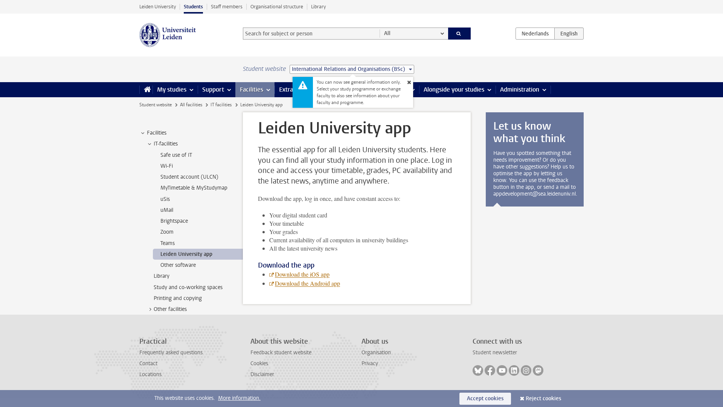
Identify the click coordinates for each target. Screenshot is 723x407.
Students (193, 6)
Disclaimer (262, 374)
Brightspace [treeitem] (174, 221)
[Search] (459, 34)
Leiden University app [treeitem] (186, 254)
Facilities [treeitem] (156, 132)
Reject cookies (543, 398)
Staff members (227, 6)
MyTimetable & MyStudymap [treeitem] (193, 187)
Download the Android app (307, 283)
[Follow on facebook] (490, 370)
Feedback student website (280, 352)
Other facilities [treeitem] (170, 309)
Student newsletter (495, 352)
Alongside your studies (454, 89)
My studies (171, 89)
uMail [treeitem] (166, 210)
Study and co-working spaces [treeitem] (188, 287)
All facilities (191, 105)
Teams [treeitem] (167, 243)
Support (213, 89)
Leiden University (157, 6)
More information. (239, 398)
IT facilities (221, 105)
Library (318, 6)
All (387, 33)
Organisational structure (276, 6)
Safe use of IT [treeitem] (176, 155)
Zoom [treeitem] (167, 232)
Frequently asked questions (171, 352)
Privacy (370, 363)
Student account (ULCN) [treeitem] (189, 177)
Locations (150, 374)
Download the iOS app (302, 274)
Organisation (376, 352)
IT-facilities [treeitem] (166, 143)
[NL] (535, 34)
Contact (148, 363)
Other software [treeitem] (178, 265)
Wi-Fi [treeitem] (166, 166)
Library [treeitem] (161, 276)
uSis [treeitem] (165, 199)
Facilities (251, 89)
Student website (155, 105)
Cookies (259, 363)
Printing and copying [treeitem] (178, 298)
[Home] (146, 89)
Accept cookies (485, 398)
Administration (519, 89)
